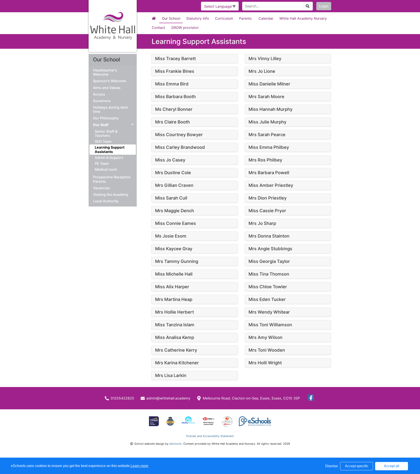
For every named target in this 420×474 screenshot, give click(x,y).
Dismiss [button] (331, 466)
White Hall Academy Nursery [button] (303, 18)
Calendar (266, 18)
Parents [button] (245, 18)
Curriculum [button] (224, 18)
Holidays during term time (110, 109)
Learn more (139, 466)
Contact (158, 27)
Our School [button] (171, 18)
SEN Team (103, 141)
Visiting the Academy (110, 195)
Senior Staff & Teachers (106, 133)
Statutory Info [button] (197, 18)
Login (323, 6)
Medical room (106, 169)
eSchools (175, 443)
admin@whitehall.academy (168, 398)
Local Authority (106, 201)
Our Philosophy (106, 118)
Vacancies (101, 188)
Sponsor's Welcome (109, 81)
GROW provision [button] (184, 27)
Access (99, 94)
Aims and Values (107, 88)
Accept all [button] (391, 466)
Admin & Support (109, 157)
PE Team (102, 163)
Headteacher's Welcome (105, 72)
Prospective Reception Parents (112, 179)
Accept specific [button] (356, 466)
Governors (102, 101)
